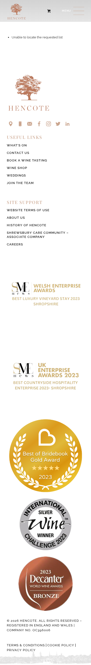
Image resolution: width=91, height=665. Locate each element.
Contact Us (18, 153)
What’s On (17, 145)
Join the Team (20, 183)
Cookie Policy (60, 645)
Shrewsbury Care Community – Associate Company (38, 235)
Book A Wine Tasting (27, 160)
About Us (16, 217)
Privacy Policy (21, 650)
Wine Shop (17, 168)
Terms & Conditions (26, 645)
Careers (15, 244)
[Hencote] (38, 11)
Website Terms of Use (28, 210)
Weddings (16, 175)
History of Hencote (26, 225)
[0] (49, 11)
